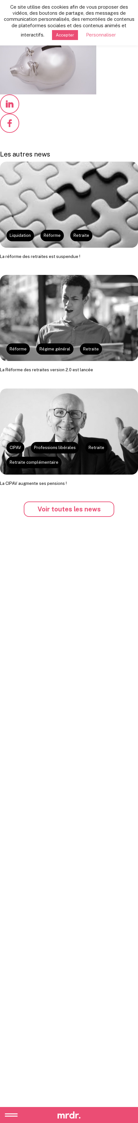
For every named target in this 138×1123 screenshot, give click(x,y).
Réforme (52, 235)
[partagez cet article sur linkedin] (9, 104)
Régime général (54, 349)
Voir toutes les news (69, 509)
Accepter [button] (65, 35)
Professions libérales (55, 447)
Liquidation (20, 235)
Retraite (81, 235)
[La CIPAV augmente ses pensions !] (69, 432)
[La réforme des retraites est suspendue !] (69, 205)
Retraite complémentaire (34, 462)
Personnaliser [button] (101, 34)
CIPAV (15, 447)
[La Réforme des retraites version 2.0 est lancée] (69, 318)
